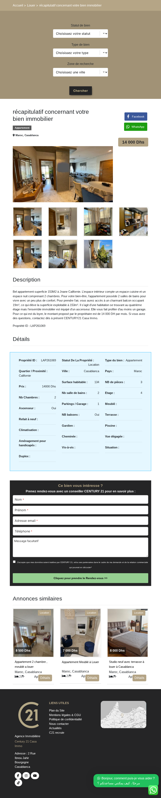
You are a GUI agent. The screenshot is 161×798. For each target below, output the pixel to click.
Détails (45, 678)
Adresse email (26, 521)
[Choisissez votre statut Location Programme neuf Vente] (80, 33)
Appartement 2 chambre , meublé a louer (31, 663)
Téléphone (23, 531)
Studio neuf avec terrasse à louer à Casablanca (126, 663)
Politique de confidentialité (65, 719)
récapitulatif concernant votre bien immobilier (70, 5)
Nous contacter (59, 723)
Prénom (21, 510)
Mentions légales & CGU (65, 715)
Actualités (55, 728)
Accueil (18, 5)
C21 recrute (56, 732)
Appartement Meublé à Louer (80, 662)
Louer (31, 5)
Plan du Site (56, 710)
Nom (19, 499)
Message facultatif (26, 541)
